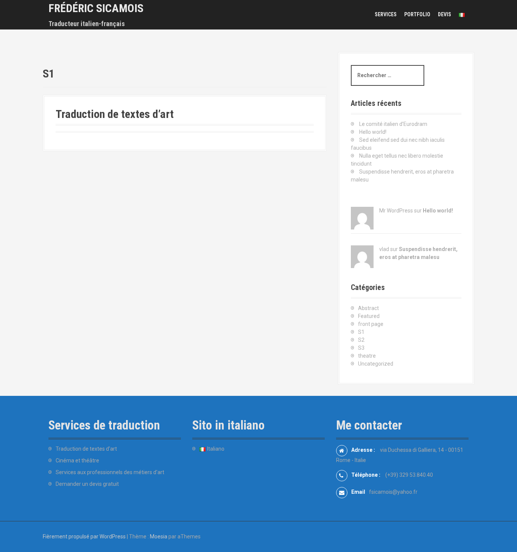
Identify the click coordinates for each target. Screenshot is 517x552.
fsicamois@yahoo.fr (393, 492)
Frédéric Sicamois (95, 8)
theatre (367, 356)
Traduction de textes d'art (86, 449)
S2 (361, 340)
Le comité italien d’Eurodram (393, 124)
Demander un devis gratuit (87, 484)
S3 (361, 348)
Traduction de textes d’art (115, 114)
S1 (361, 332)
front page (370, 324)
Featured (369, 316)
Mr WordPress (396, 211)
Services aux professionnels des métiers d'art (110, 472)
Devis (444, 14)
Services (386, 14)
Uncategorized (375, 364)
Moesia (158, 536)
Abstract (368, 308)
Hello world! (372, 132)
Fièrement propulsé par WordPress (84, 536)
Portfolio (417, 14)
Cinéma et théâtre (77, 460)
